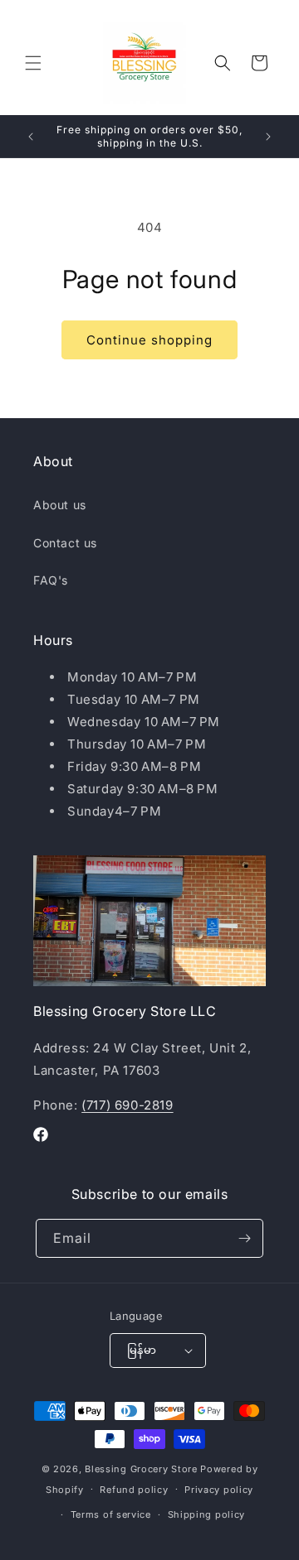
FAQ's (50, 580)
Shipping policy (207, 1514)
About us (59, 505)
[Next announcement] (268, 136)
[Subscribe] (244, 1238)
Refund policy (134, 1489)
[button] (33, 63)
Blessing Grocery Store (141, 1469)
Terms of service (111, 1514)
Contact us (65, 543)
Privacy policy (218, 1489)
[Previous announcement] (30, 136)
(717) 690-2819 (127, 1105)
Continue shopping (149, 340)
